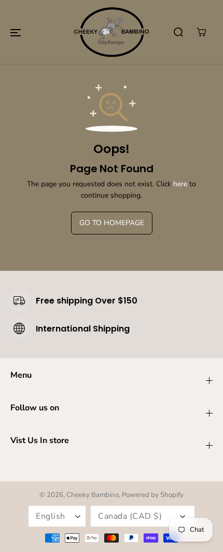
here (180, 184)
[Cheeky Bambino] (111, 32)
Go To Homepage (111, 223)
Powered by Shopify (153, 495)
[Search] (178, 32)
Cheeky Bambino (92, 495)
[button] (15, 32)
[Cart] (201, 32)
